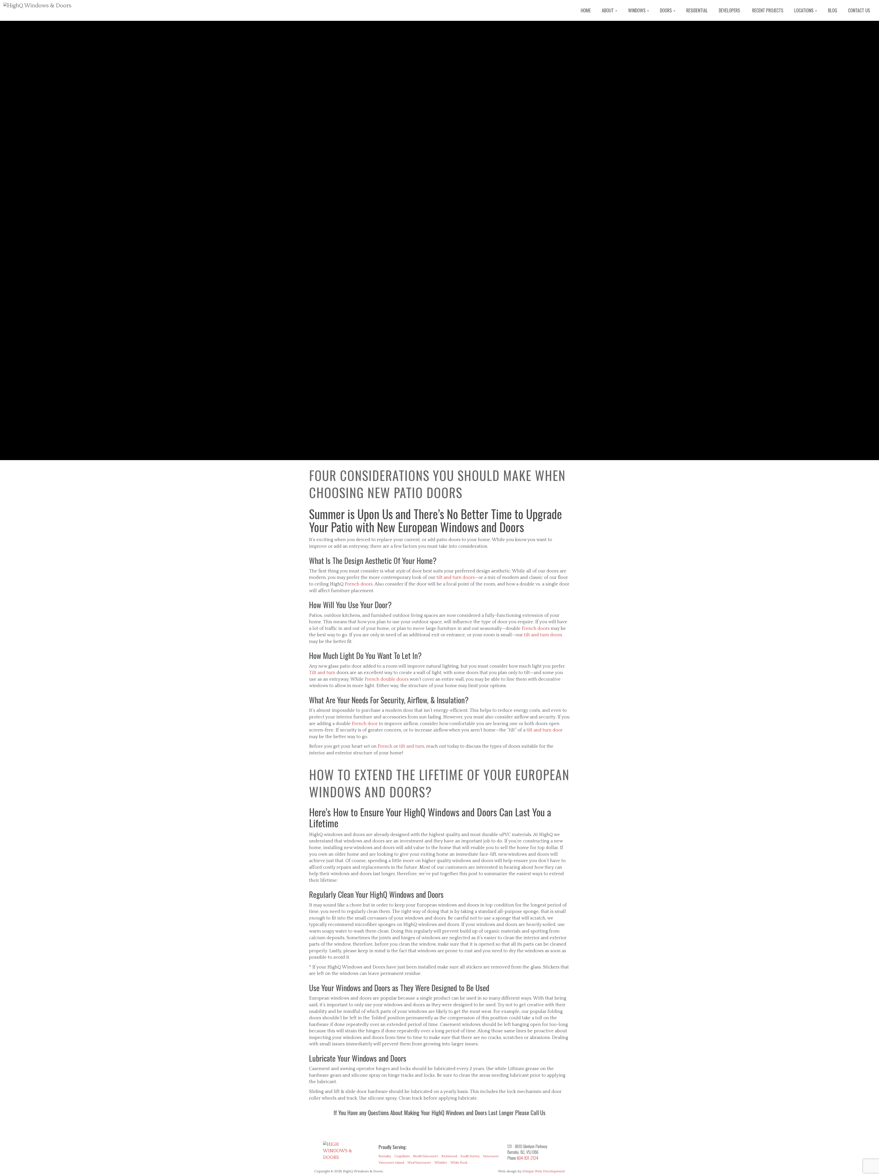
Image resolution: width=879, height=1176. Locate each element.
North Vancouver (425, 1156)
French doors (359, 584)
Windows (637, 10)
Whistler (440, 1163)
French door (365, 723)
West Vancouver (419, 1163)
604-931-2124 (527, 1158)
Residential (697, 10)
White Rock (458, 1163)
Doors (666, 10)
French (385, 746)
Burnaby (385, 1156)
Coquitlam (402, 1156)
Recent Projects (767, 10)
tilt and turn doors (456, 577)
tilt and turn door (544, 730)
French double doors (387, 679)
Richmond (449, 1156)
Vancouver (491, 1156)
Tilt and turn (322, 672)
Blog (832, 10)
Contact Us (859, 10)
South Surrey (470, 1156)
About (608, 10)
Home (586, 10)
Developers (729, 10)
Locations (804, 10)
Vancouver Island (391, 1163)
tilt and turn (411, 746)
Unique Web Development (543, 1171)
